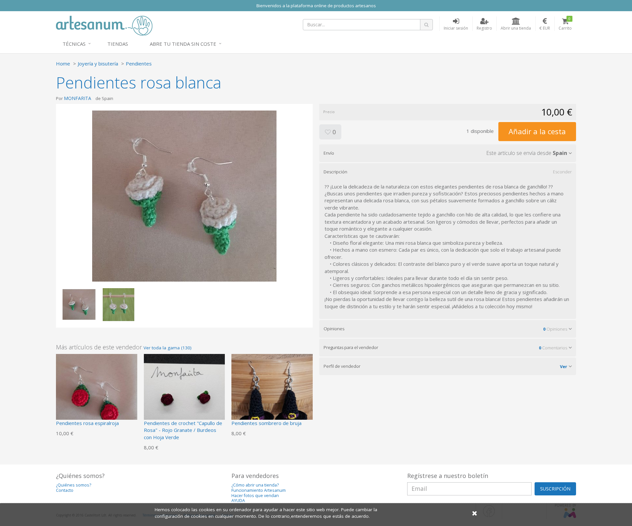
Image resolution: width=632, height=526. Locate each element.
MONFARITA (77, 98)
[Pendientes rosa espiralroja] (96, 393)
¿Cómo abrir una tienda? (255, 485)
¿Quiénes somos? (73, 485)
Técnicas (74, 43)
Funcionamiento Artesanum (258, 490)
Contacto (64, 490)
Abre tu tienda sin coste (183, 43)
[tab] (448, 153)
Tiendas (117, 43)
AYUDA (238, 500)
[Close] (474, 513)
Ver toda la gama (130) (168, 348)
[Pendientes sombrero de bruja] (272, 393)
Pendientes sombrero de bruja (266, 423)
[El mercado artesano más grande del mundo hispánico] (104, 25)
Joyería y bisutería (98, 63)
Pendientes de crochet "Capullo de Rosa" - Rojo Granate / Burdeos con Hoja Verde (183, 430)
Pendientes (139, 63)
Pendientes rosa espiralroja (87, 423)
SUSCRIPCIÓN (555, 489)
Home (63, 63)
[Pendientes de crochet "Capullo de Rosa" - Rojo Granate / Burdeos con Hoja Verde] (184, 393)
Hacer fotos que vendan (255, 495)
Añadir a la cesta (537, 131)
